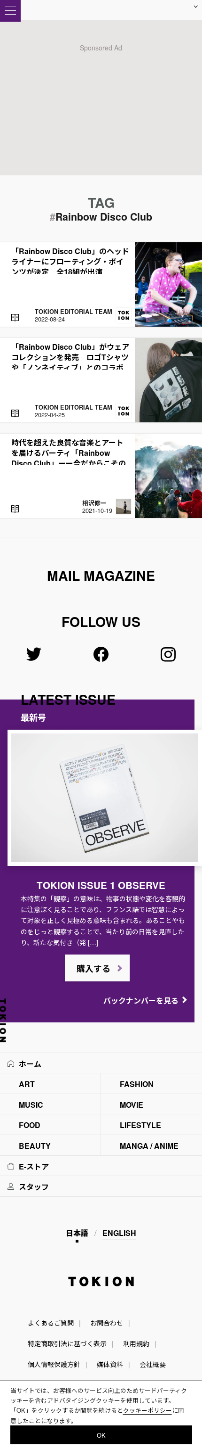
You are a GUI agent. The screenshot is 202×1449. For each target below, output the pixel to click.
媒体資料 (110, 1364)
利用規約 (136, 1343)
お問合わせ (106, 1322)
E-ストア (34, 1166)
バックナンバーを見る (141, 1000)
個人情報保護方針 (54, 1364)
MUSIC (31, 1104)
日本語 (77, 1232)
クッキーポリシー (147, 1410)
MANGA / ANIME (149, 1145)
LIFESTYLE (140, 1125)
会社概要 (153, 1364)
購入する (93, 969)
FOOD (29, 1125)
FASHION (137, 1084)
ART (27, 1084)
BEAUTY (35, 1145)
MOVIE (131, 1104)
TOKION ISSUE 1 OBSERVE (101, 885)
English (119, 1232)
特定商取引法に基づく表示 (67, 1343)
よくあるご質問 (51, 1322)
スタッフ (34, 1186)
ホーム (30, 1063)
